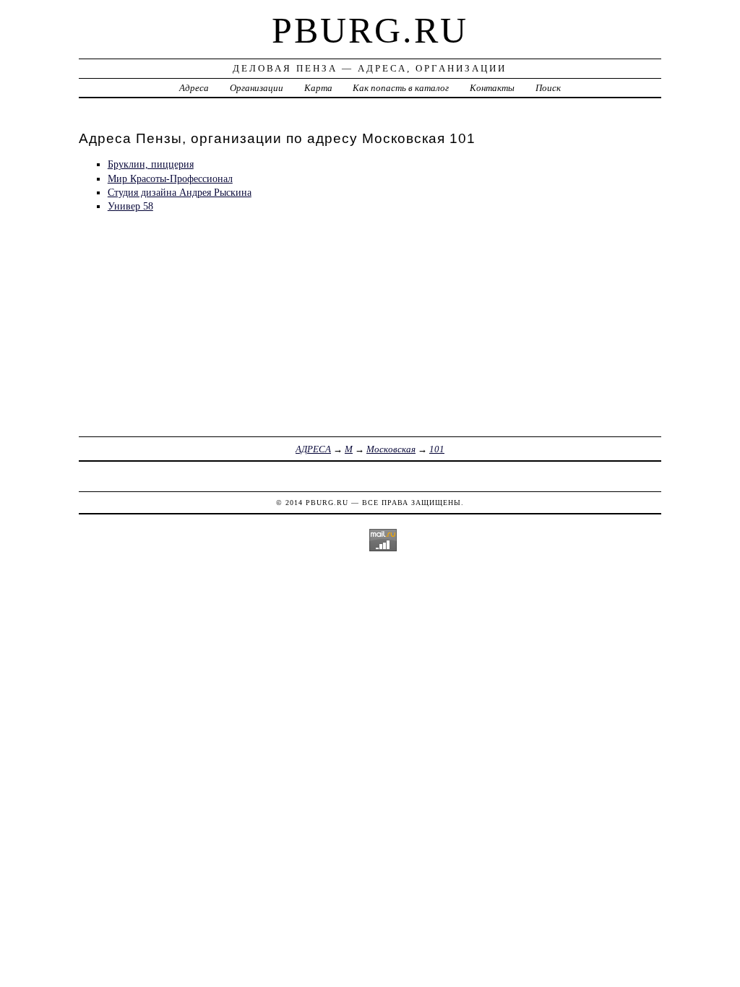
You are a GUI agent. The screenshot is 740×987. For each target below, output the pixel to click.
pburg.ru (370, 30)
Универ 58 (130, 206)
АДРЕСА (313, 449)
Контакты (492, 87)
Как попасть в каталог (401, 87)
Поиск (548, 87)
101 (436, 449)
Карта (318, 87)
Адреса (194, 87)
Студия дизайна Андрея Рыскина (179, 192)
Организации (256, 87)
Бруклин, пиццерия (151, 164)
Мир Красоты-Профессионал (170, 178)
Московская (391, 449)
